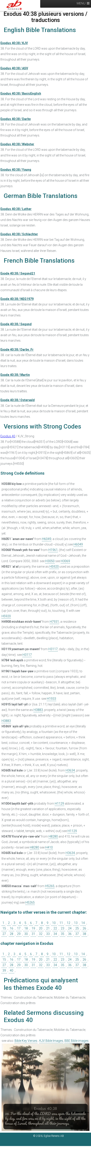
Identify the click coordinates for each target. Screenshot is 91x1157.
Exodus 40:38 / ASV (14, 68)
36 (70, 934)
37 (77, 934)
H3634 (70, 770)
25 (77, 928)
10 (54, 923)
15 (4, 928)
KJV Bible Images (51, 1040)
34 (55, 934)
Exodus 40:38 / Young (15, 169)
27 (4, 934)
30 (26, 934)
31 (33, 934)
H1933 (51, 698)
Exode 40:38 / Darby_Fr (17, 349)
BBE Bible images (76, 1040)
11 (61, 923)
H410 (49, 847)
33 (48, 934)
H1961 (53, 550)
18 (26, 928)
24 (70, 928)
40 (11, 970)
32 (40, 934)
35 (62, 934)
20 (40, 928)
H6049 (46, 539)
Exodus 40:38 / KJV (14, 43)
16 (11, 928)
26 (84, 928)
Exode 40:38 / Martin (15, 375)
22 (55, 928)
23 (62, 928)
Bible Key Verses (26, 1040)
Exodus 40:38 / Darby (15, 119)
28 (11, 934)
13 (76, 923)
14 (83, 923)
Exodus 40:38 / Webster (17, 144)
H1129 (59, 803)
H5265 (49, 886)
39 (4, 970)
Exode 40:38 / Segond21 (17, 273)
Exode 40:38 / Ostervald (17, 400)
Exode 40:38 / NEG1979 (17, 299)
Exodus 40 (7, 436)
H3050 (50, 561)
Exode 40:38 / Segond (16, 324)
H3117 (53, 649)
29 (19, 934)
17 (19, 928)
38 (84, 934)
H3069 (65, 561)
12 (68, 923)
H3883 (38, 710)
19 (33, 928)
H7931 (54, 621)
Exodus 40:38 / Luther (16, 209)
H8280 (53, 836)
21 (48, 928)
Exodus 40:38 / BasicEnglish (20, 93)
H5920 (54, 566)
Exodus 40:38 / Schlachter (19, 234)
